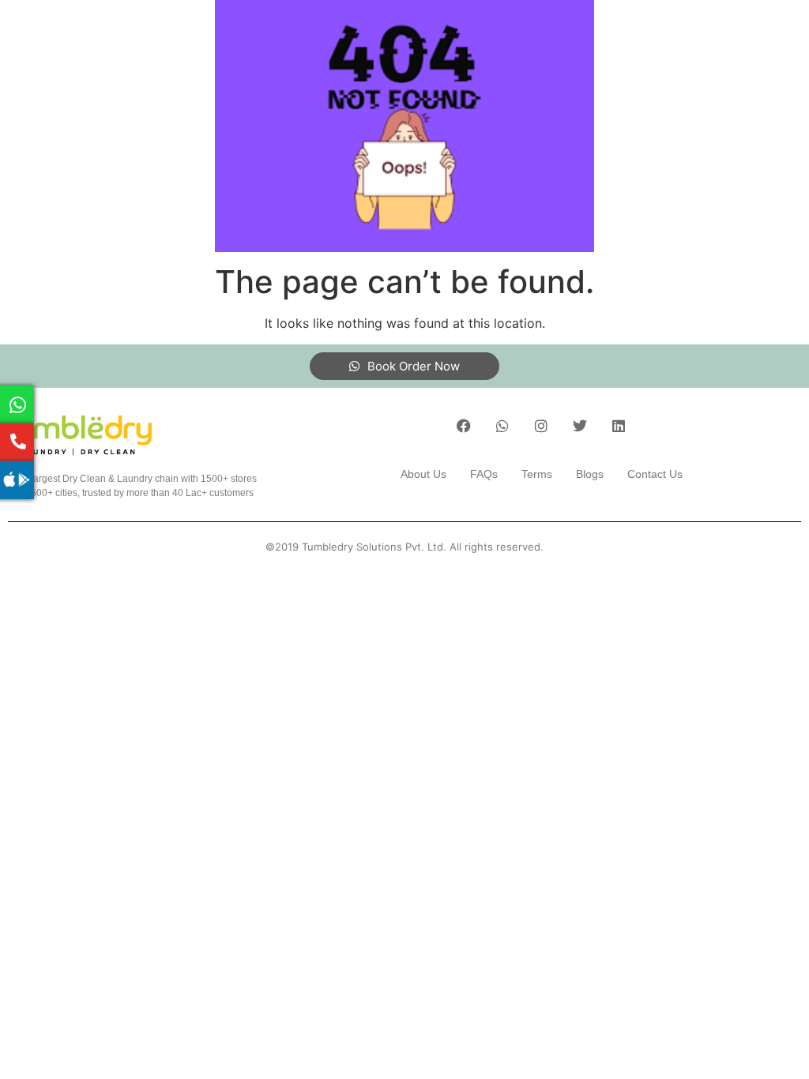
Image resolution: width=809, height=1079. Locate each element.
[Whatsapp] (502, 426)
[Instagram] (541, 426)
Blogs (590, 474)
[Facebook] (464, 426)
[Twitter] (580, 426)
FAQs (484, 474)
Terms (536, 474)
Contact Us (655, 474)
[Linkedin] (618, 426)
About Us (423, 474)
